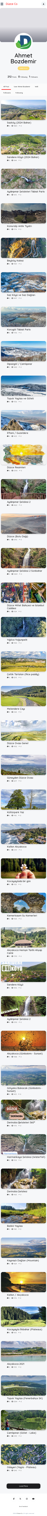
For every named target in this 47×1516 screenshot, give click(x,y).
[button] (43, 4)
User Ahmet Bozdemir (22, 87)
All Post (6, 87)
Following (19, 93)
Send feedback (23, 1506)
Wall (36, 87)
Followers (7, 93)
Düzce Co (11, 4)
